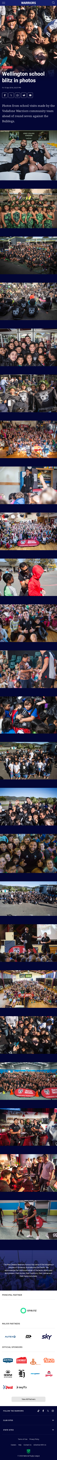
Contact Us (27, 1445)
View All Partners (28, 1399)
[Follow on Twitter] (48, 1410)
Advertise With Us (40, 1445)
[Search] (53, 2)
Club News (7, 67)
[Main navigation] (3, 2)
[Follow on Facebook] (43, 1410)
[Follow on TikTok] (38, 1410)
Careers (13, 1445)
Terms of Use (22, 1439)
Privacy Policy (34, 1439)
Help (19, 1445)
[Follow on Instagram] (53, 1410)
